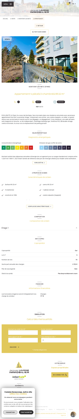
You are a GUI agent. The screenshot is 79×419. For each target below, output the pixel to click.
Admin (51, 409)
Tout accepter (26, 412)
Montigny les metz (25, 18)
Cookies (71, 409)
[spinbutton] (56, 340)
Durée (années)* (47, 329)
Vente (13, 18)
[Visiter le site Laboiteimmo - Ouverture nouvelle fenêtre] (43, 414)
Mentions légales (40, 409)
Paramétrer (10, 412)
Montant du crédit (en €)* (17, 329)
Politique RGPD (60, 409)
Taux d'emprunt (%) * (48, 337)
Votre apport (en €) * (15, 337)
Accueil (5, 19)
